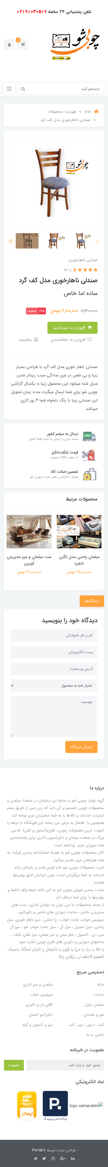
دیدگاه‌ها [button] (92, 601)
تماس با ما (95, 1035)
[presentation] (97, 241)
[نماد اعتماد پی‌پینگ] (55, 1105)
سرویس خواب (41, 994)
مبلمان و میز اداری (38, 984)
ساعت (99, 994)
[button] (22, 44)
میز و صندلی (94, 1014)
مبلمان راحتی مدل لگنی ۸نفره (79, 560)
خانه (100, 984)
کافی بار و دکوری (39, 1005)
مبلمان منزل (94, 1005)
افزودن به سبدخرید (70, 327)
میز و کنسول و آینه (37, 1025)
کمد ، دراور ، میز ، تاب (86, 1025)
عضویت (14, 1065)
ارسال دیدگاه (81, 747)
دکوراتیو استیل (41, 1014)
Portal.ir (39, 1150)
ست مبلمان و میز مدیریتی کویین (29, 560)
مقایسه (26, 339)
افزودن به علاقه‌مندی (69, 339)
